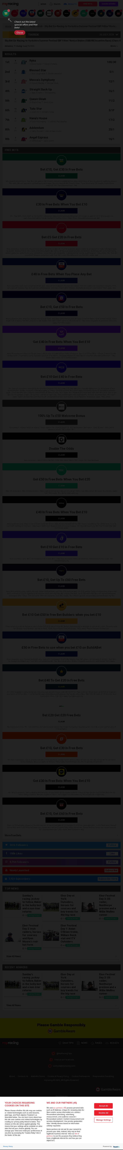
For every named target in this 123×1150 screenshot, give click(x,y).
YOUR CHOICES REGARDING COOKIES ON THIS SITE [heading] (20, 1104)
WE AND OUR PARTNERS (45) (62, 1103)
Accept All (103, 1106)
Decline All (103, 1113)
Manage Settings (103, 1120)
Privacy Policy (8, 1146)
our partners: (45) (59, 1108)
